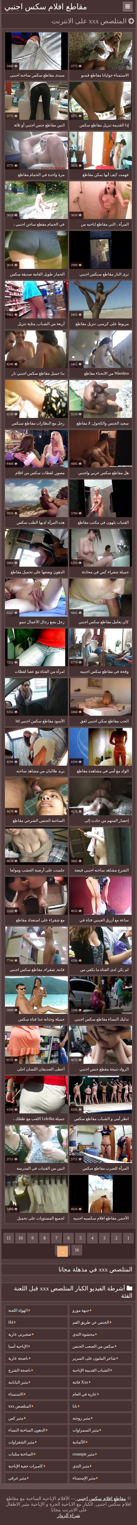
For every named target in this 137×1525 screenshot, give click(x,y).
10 (21, 1238)
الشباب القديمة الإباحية (91, 1370)
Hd (11, 1322)
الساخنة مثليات (21, 1454)
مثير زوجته (81, 1418)
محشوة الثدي (83, 1334)
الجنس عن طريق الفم (91, 1322)
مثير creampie (83, 1454)
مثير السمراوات (86, 1430)
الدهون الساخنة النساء (27, 1430)
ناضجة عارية (18, 1358)
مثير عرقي (17, 1478)
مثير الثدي (81, 1466)
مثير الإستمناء (84, 1478)
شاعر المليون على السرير (94, 1358)
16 (77, 1250)
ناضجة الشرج (20, 1370)
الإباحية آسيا (18, 1346)
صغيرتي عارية (20, 1334)
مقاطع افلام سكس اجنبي (45, 6)
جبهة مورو (81, 1310)
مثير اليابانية (18, 1382)
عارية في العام (84, 1394)
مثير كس (16, 1418)
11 (9, 1238)
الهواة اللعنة (18, 1310)
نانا (75, 1406)
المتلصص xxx (20, 1406)
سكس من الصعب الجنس (93, 1346)
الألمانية (79, 1442)
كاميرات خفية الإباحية (26, 1466)
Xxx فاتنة (80, 1382)
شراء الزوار (68, 1515)
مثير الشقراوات (21, 1442)
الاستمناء (16, 1394)
